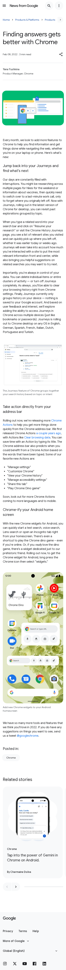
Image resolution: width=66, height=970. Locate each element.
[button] (61, 54)
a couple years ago (48, 433)
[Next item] (16, 887)
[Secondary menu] (59, 5)
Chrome (11, 757)
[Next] (60, 20)
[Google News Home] (24, 5)
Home (6, 19)
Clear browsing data (37, 437)
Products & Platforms (27, 19)
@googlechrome (27, 736)
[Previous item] (7, 887)
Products (50, 19)
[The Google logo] (9, 918)
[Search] (49, 5)
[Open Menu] (4, 5)
